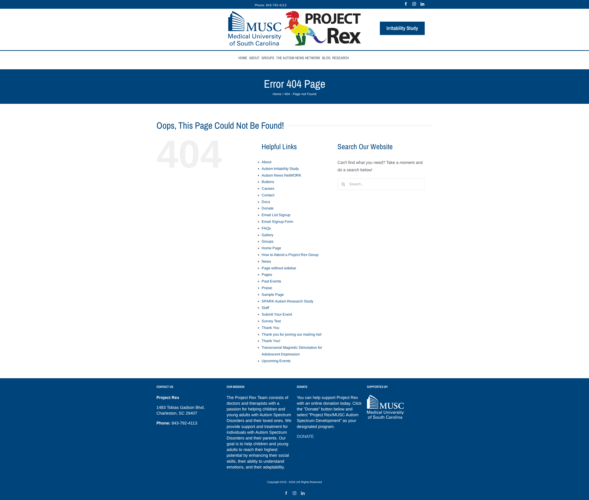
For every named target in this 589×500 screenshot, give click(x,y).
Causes (268, 188)
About (266, 162)
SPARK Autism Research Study (287, 301)
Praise (267, 288)
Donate (268, 208)
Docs (266, 202)
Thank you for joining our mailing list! (291, 334)
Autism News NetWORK (281, 175)
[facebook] (406, 4)
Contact (268, 195)
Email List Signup (276, 215)
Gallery (267, 235)
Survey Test (271, 321)
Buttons (268, 182)
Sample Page (273, 295)
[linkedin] (422, 4)
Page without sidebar (279, 268)
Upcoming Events (276, 361)
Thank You (270, 328)
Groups (268, 241)
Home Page (271, 248)
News (266, 261)
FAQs (266, 228)
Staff (265, 308)
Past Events (271, 281)
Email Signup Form (277, 222)
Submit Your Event (277, 314)
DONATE (305, 436)
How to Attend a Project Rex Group (290, 255)
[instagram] (414, 4)
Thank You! (271, 341)
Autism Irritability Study (280, 169)
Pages (267, 274)
